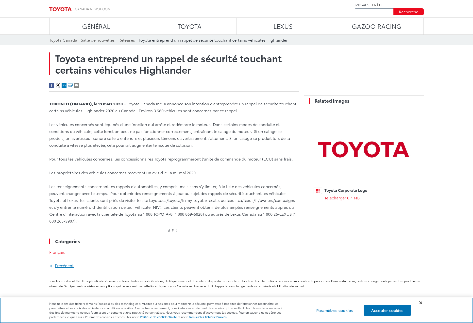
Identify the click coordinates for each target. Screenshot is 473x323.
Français (57, 252)
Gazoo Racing (377, 26)
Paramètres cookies (334, 310)
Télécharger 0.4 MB (342, 197)
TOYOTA (190, 26)
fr (381, 4)
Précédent (64, 265)
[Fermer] (420, 302)
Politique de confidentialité (158, 317)
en (374, 4)
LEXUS (283, 26)
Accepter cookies (387, 310)
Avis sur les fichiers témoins (208, 317)
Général (96, 26)
